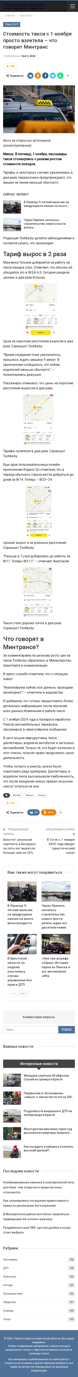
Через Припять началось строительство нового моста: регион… (45, 223)
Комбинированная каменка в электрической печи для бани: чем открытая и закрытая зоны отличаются (38, 1187)
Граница (8, 1310)
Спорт (7, 1319)
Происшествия (12, 1293)
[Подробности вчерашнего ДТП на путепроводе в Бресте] (12, 1116)
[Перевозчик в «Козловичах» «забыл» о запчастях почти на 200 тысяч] (12, 1098)
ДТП (6, 1268)
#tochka (17, 795)
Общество (9, 1302)
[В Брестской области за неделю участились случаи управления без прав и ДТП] (22, 944)
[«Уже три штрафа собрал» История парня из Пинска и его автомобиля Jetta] (56, 944)
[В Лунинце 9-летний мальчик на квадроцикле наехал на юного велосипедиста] (12, 207)
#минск (29, 795)
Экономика (10, 1259)
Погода (7, 1285)
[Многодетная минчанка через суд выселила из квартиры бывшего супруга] (12, 1133)
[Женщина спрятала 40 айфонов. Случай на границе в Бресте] (12, 1080)
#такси (42, 795)
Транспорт (12, 24)
